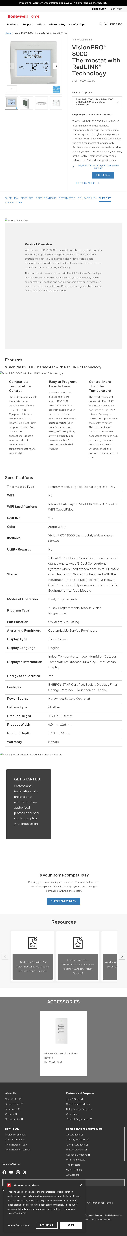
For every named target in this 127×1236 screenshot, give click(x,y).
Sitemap (89, 1215)
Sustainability (14, 1119)
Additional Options (82, 92)
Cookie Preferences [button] (113, 1215)
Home (8, 33)
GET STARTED (67, 198)
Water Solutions (76, 1150)
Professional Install (15, 1135)
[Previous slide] (5, 956)
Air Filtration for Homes (100, 1203)
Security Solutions (77, 1140)
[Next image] (56, 66)
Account (99, 1215)
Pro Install (103, 175)
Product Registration (79, 1119)
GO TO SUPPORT (86, 183)
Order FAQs (72, 1114)
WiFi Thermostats (75, 1160)
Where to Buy (57, 24)
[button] (81, 1185)
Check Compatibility (63, 901)
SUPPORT (105, 198)
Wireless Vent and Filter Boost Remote (61, 1055)
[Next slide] (122, 956)
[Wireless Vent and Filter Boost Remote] (63, 1030)
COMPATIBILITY (87, 198)
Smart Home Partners (78, 1104)
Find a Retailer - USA (16, 1145)
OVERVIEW (11, 198)
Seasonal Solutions (78, 1155)
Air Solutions (74, 1135)
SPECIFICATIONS (46, 198)
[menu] (12, 24)
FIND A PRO (116, 24)
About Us (116, 9)
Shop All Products (15, 1140)
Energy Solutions (77, 1145)
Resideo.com (13, 1104)
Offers (41, 24)
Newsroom (12, 1109)
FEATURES (27, 198)
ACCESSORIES (13, 203)
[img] (11, 103)
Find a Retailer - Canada (18, 1150)
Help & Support (74, 1099)
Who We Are (13, 1099)
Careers (11, 1114)
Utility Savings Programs (79, 1109)
